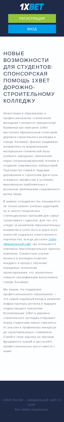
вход (32, 29)
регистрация (32, 18)
